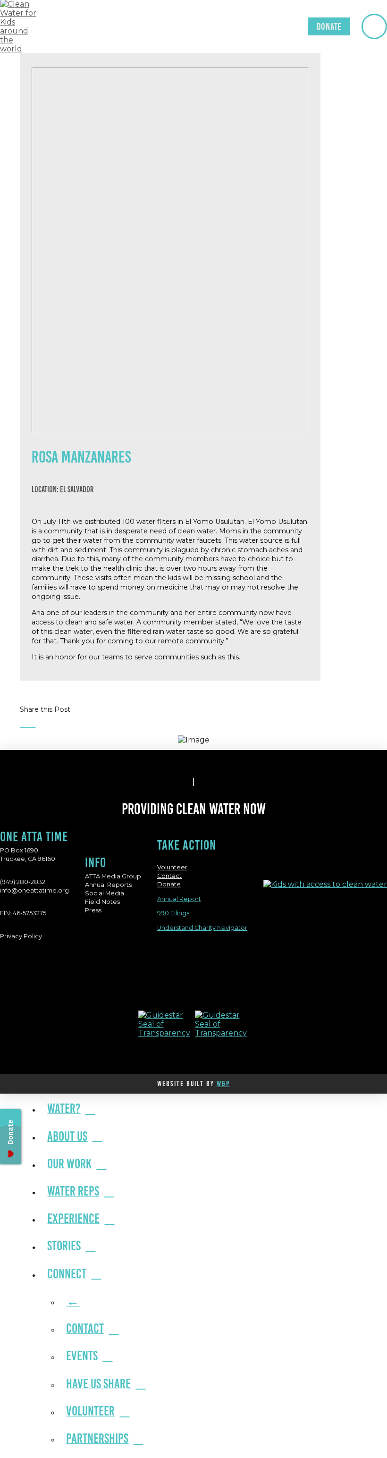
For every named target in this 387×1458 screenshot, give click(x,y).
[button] (374, 26)
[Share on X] (27, 724)
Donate (169, 884)
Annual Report (179, 898)
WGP (223, 1083)
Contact (169, 875)
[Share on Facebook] (22, 724)
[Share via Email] (38, 724)
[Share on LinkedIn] (32, 724)
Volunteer (172, 867)
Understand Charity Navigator (202, 927)
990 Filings (173, 913)
